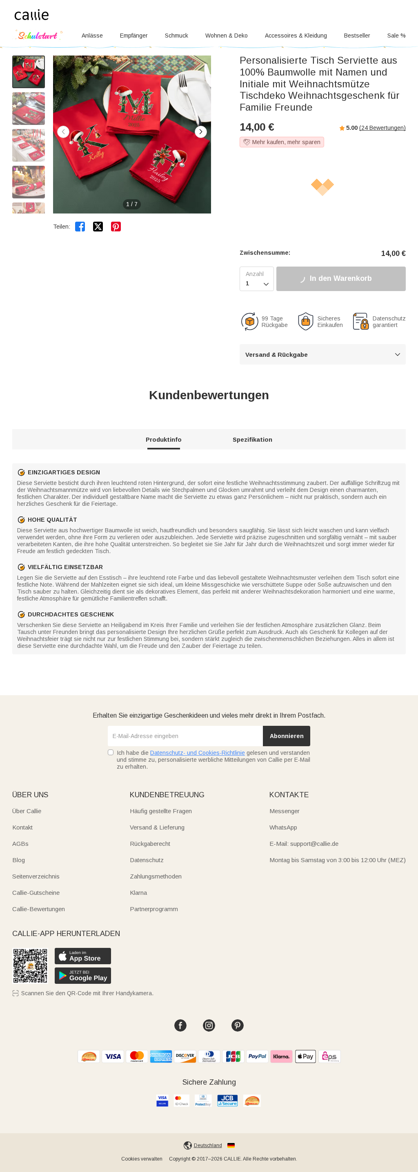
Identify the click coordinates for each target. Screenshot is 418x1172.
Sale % (396, 35)
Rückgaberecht (150, 843)
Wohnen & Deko (226, 35)
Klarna (138, 892)
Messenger (284, 810)
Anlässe (92, 35)
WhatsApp (283, 827)
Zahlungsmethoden (156, 876)
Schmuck (176, 35)
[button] (201, 132)
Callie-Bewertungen (38, 908)
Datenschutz (147, 859)
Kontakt (22, 827)
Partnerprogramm (154, 908)
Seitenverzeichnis (36, 876)
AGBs (20, 843)
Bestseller (357, 35)
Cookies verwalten (141, 1159)
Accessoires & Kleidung (296, 35)
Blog (18, 859)
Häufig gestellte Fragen (161, 810)
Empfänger (134, 35)
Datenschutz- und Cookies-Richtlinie (197, 752)
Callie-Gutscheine (36, 892)
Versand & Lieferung (157, 827)
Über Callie (26, 810)
